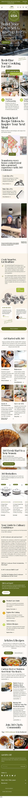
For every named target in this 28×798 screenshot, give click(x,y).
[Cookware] (7, 367)
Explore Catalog (10, 620)
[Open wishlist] (23, 7)
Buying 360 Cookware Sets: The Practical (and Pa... (20, 704)
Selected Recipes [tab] (19, 653)
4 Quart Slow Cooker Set (4, 505)
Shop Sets (16, 416)
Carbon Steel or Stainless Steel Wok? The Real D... (12, 670)
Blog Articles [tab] (8, 653)
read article (4, 679)
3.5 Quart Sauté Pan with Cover (18, 505)
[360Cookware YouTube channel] (12, 775)
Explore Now (10, 632)
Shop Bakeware (6, 196)
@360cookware (10, 732)
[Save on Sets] (20, 401)
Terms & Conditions (9, 788)
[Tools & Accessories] (7, 401)
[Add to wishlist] (8, 296)
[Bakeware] (20, 367)
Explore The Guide (11, 609)
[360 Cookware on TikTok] (15, 775)
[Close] (1, 797)
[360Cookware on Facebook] (2, 775)
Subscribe (23, 766)
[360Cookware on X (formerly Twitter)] (9, 775)
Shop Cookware (6, 183)
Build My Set (6, 42)
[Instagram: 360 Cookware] (4, 775)
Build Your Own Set (8, 464)
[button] (3, 7)
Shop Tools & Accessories (4, 419)
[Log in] (17, 7)
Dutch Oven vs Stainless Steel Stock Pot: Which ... (19, 685)
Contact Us (6, 592)
